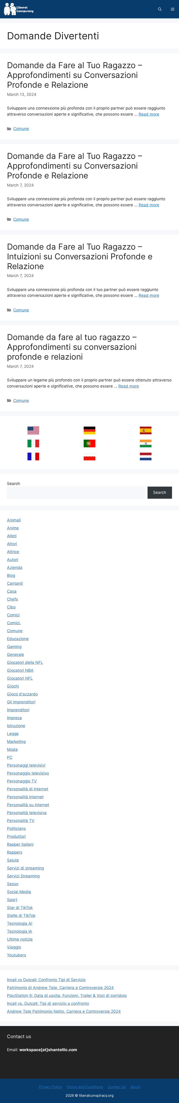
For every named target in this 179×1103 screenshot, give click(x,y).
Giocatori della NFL (25, 662)
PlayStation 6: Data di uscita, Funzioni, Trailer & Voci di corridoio (67, 995)
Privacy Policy (50, 1087)
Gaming (14, 646)
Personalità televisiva (27, 812)
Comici (13, 615)
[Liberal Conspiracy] (18, 9)
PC (9, 757)
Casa (12, 591)
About (135, 1087)
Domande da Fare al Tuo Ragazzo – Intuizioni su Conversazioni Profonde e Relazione (79, 256)
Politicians (16, 828)
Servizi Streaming (23, 876)
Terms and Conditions (85, 1087)
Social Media (19, 891)
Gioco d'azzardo (22, 694)
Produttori (16, 836)
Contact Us (117, 1087)
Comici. (14, 623)
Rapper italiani (20, 844)
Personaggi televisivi (26, 765)
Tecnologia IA (19, 931)
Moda (12, 749)
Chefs (12, 599)
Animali (14, 520)
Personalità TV (20, 820)
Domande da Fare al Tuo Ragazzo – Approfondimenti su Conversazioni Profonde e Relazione (74, 75)
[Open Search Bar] (159, 9)
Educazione (18, 638)
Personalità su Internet (28, 804)
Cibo (11, 607)
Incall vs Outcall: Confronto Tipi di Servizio (46, 979)
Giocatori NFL (20, 678)
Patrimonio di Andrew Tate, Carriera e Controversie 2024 (60, 987)
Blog (11, 575)
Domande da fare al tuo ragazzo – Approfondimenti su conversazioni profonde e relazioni (72, 346)
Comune (21, 128)
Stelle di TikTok (21, 915)
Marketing (16, 741)
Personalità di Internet (27, 789)
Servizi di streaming (25, 868)
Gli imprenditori (21, 702)
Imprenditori (18, 710)
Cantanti (15, 583)
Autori (12, 559)
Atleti (12, 536)
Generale (15, 654)
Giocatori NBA (20, 670)
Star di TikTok (20, 907)
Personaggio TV (22, 781)
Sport (12, 899)
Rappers (14, 852)
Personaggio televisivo (28, 773)
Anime (13, 528)
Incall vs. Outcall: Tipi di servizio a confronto (48, 1003)
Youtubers (16, 955)
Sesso (12, 884)
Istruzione (16, 725)
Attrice (13, 551)
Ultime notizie (20, 939)
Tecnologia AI (19, 923)
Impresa (14, 717)
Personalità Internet (25, 797)
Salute (13, 860)
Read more (149, 114)
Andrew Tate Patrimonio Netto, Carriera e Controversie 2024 (64, 1011)
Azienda (14, 567)
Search (13, 483)
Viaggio (14, 947)
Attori (12, 543)
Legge (13, 733)
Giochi (13, 686)
